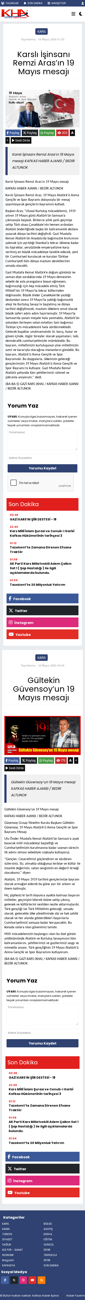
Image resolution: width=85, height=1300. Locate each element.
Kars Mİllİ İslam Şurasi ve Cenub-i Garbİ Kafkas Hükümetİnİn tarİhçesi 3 (42, 533)
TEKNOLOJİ (50, 1255)
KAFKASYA (8, 1265)
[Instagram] (23, 1280)
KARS (41, 31)
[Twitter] (14, 1280)
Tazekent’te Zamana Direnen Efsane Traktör (40, 549)
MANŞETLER (58, 3)
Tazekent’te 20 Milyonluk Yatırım (37, 585)
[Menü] (73, 14)
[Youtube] (32, 1280)
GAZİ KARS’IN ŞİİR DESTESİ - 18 (33, 519)
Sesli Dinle (22, 140)
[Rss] (41, 1280)
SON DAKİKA (34, 3)
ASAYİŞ (48, 1229)
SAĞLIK (6, 1244)
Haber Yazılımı (75, 1295)
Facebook (22, 599)
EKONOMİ (8, 1255)
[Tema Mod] (81, 14)
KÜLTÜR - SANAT (12, 1250)
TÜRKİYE (7, 1234)
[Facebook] (5, 1280)
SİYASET (7, 1239)
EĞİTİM (48, 1239)
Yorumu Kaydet (42, 468)
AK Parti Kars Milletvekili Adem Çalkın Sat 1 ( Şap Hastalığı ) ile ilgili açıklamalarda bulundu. (40, 568)
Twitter (20, 611)
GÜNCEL (49, 1244)
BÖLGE (48, 1224)
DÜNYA (48, 1234)
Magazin (8, 1260)
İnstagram (23, 622)
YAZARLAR (12, 3)
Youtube (23, 634)
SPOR (47, 1250)
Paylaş (14, 133)
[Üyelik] (83, 3)
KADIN (6, 1229)
